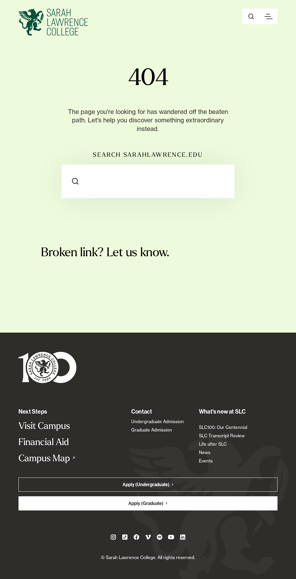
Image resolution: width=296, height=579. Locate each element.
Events (206, 461)
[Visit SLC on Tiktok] (124, 537)
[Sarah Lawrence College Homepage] (47, 367)
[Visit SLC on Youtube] (171, 537)
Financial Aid (43, 441)
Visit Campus (44, 425)
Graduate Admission (151, 430)
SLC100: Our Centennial (223, 427)
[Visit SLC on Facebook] (136, 537)
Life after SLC (213, 444)
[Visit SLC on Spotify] (159, 537)
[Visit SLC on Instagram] (113, 537)
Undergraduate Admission (157, 421)
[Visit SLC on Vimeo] (148, 537)
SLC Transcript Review (222, 435)
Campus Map (56, 458)
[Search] (75, 181)
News (204, 452)
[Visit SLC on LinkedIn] (182, 537)
